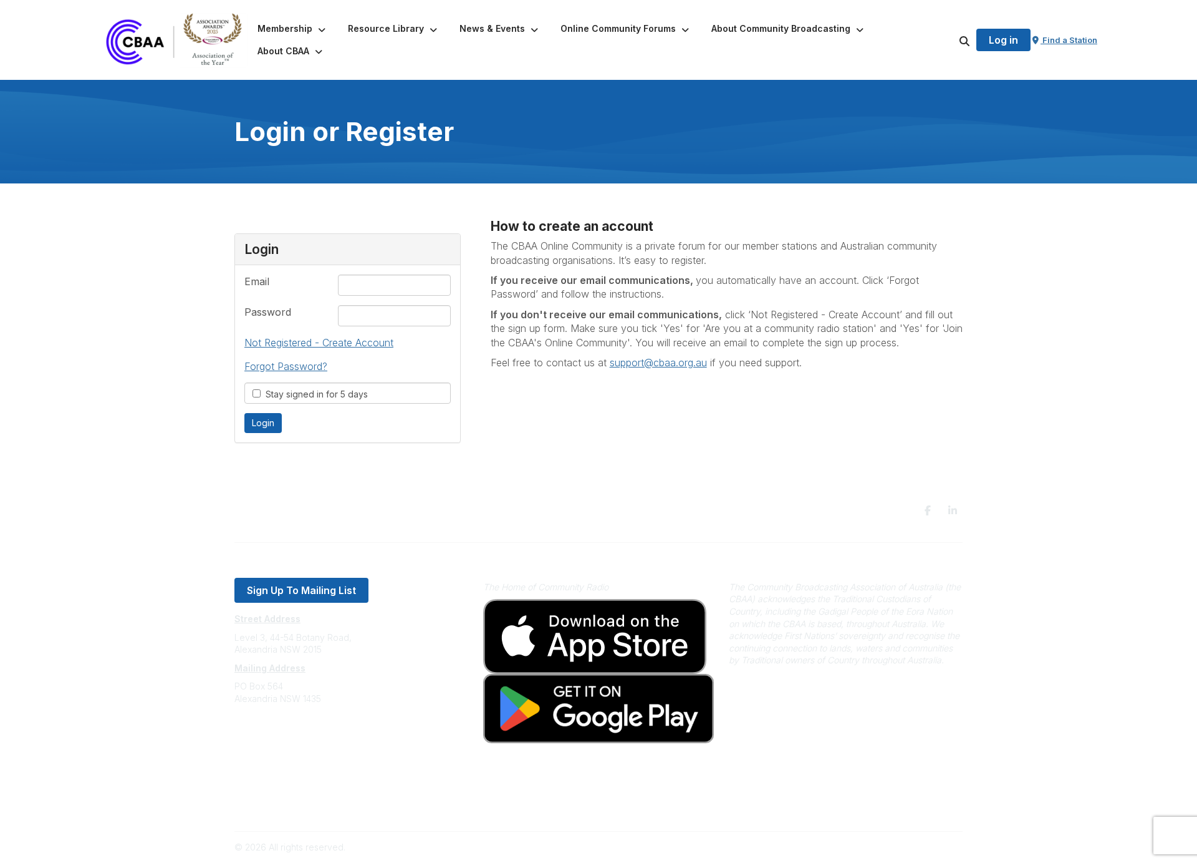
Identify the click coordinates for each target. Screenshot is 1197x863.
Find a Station (1069, 40)
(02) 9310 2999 (265, 736)
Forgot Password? (285, 366)
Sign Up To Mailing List (301, 590)
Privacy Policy (263, 786)
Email (256, 281)
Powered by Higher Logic (910, 847)
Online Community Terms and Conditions (317, 804)
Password (267, 312)
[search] (949, 40)
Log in (1003, 40)
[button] (293, 28)
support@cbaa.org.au (279, 748)
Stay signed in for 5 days (314, 394)
